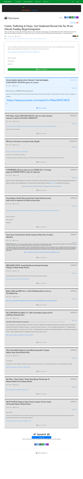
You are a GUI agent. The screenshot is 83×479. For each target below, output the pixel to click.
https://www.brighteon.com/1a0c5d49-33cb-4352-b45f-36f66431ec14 (24, 52)
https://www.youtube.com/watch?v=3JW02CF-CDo (18, 421)
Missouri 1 (7, 38)
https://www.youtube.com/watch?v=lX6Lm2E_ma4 (17, 389)
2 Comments (42, 69)
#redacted (13, 321)
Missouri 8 (36, 38)
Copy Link (41, 437)
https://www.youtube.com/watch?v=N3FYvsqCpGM (19, 335)
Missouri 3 (16, 38)
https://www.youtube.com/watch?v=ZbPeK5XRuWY (17, 279)
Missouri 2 (11, 38)
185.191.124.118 (26, 10)
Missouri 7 (32, 38)
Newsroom (13, 18)
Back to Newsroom (42, 453)
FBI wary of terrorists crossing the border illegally (17, 151)
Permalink (75, 88)
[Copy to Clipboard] (77, 17)
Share (77, 38)
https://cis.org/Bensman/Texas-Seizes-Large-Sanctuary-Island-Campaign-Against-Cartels (42, 252)
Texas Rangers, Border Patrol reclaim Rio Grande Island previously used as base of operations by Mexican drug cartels (32, 210)
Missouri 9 (40, 38)
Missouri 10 (44, 38)
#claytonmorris (19, 321)
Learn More (34, 10)
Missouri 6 (28, 38)
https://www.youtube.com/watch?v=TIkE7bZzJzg (18, 367)
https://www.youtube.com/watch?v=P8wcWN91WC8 (38, 100)
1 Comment (42, 283)
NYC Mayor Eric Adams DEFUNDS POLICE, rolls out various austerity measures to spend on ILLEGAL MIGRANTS (31, 126)
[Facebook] (65, 17)
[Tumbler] (70, 17)
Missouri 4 (20, 38)
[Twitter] (68, 17)
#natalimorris (26, 321)
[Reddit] (75, 17)
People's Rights (7, 1)
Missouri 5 (24, 38)
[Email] (72, 17)
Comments (42, 108)
